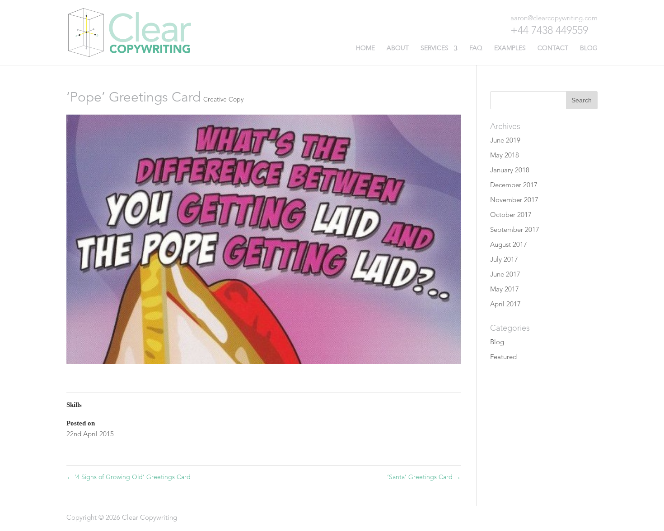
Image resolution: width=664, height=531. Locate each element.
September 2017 (514, 230)
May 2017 (504, 289)
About (398, 48)
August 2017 (508, 245)
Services (435, 48)
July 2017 (504, 260)
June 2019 (505, 141)
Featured (503, 357)
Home (365, 48)
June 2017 (505, 275)
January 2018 (509, 170)
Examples (510, 48)
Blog (589, 48)
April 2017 (505, 304)
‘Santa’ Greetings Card (424, 477)
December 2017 (514, 185)
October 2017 (511, 215)
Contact (553, 48)
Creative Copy (223, 100)
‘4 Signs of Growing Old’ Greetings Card (128, 477)
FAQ (475, 48)
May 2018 (504, 155)
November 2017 (514, 200)
